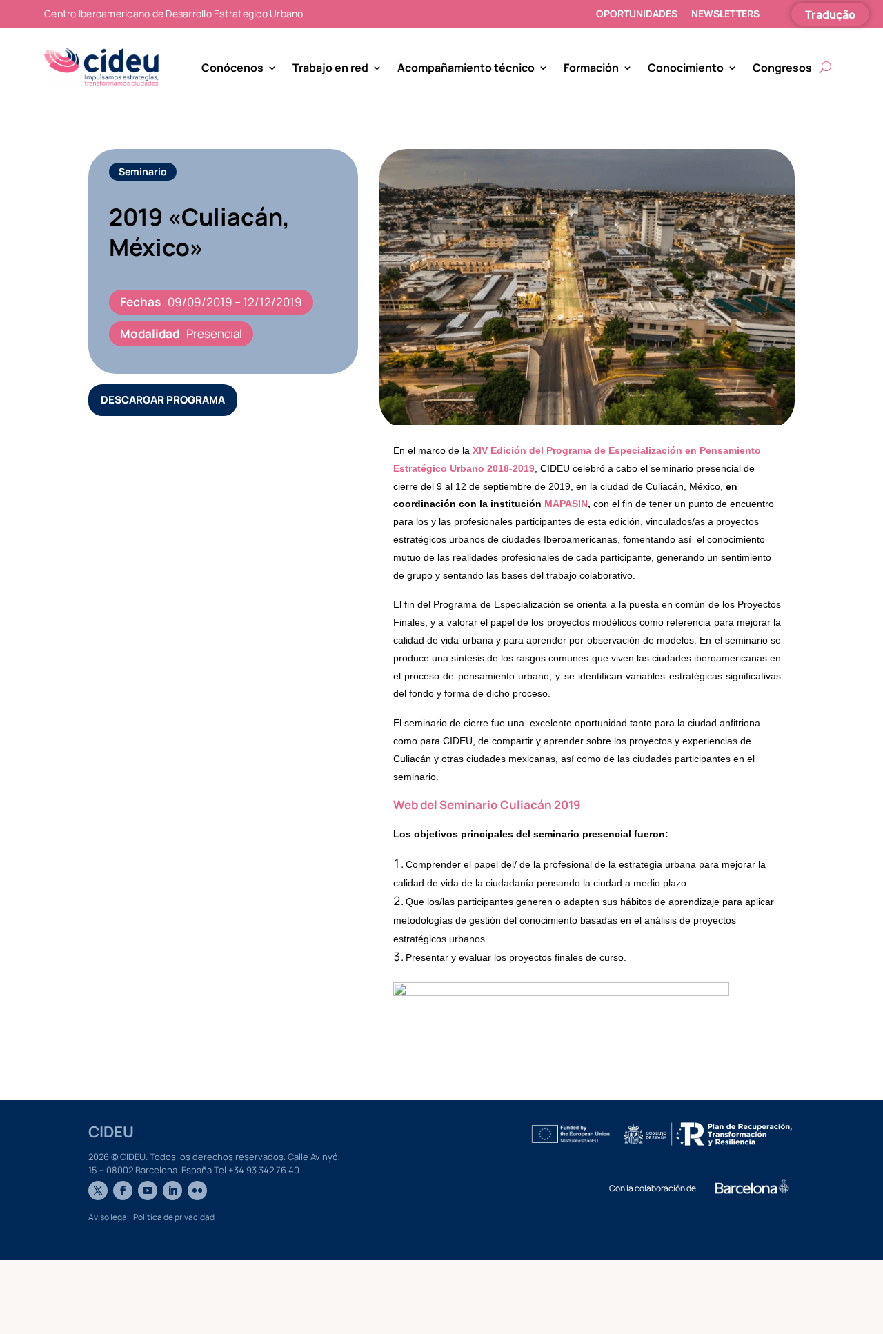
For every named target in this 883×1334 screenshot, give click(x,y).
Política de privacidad (174, 1217)
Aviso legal (108, 1217)
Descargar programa (163, 399)
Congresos (782, 67)
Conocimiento (686, 67)
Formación (591, 67)
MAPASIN (566, 503)
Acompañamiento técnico (466, 67)
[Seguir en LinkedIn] (172, 1190)
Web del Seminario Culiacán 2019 (487, 805)
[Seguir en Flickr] (197, 1190)
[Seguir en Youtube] (147, 1190)
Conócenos (232, 67)
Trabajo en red (330, 67)
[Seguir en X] (98, 1190)
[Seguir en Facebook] (122, 1190)
